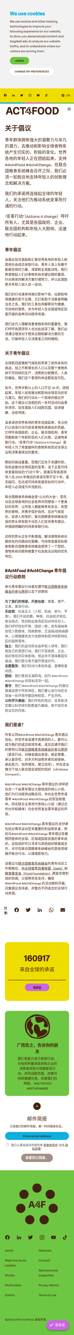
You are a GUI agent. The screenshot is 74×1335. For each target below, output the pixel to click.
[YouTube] (38, 95)
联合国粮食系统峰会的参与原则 (44, 749)
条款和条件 (50, 1145)
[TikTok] (46, 95)
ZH (68, 95)
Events (10, 1295)
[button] (69, 109)
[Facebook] (5, 95)
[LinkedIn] (13, 95)
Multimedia (13, 1285)
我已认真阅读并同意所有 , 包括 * (39, 1147)
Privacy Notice (49, 1285)
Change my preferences (32, 71)
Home (9, 1250)
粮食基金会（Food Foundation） (28, 873)
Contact (44, 1260)
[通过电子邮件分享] (51, 910)
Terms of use (47, 1295)
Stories (10, 1275)
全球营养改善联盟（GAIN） (44, 868)
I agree (19, 61)
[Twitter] (21, 95)
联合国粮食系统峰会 (33, 863)
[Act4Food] (32, 111)
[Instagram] (30, 95)
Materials (45, 1250)
